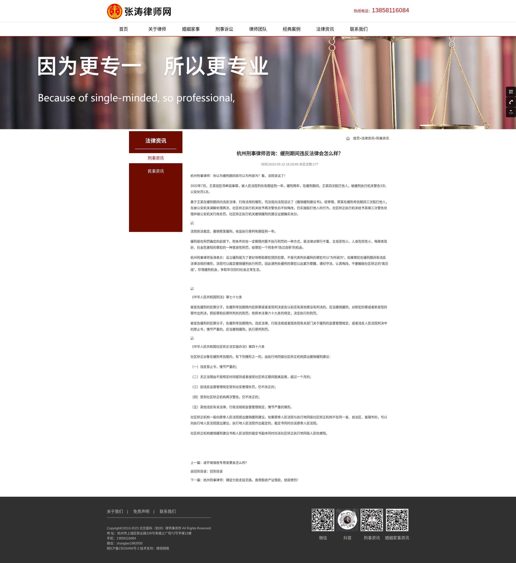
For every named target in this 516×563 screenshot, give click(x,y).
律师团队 (258, 29)
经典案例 (292, 29)
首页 (123, 29)
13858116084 (126, 538)
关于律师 (157, 29)
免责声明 (141, 511)
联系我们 (359, 29)
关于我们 (115, 511)
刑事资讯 (156, 158)
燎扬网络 (162, 548)
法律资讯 (325, 29)
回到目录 (216, 471)
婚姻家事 (191, 29)
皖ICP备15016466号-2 (123, 548)
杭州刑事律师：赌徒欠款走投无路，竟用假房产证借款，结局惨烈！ (251, 480)
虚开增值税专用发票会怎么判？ (226, 462)
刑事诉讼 (224, 29)
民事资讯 (156, 171)
